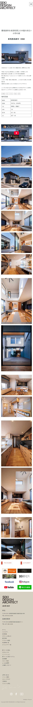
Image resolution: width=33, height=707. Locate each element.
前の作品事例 (8, 562)
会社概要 (4, 658)
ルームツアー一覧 (6, 644)
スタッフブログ (6, 679)
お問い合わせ (5, 675)
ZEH (19, 93)
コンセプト (5, 632)
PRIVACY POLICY (27, 699)
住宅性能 (4, 634)
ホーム (4, 629)
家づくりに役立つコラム (8, 656)
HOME (4, 19)
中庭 (15, 93)
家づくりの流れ (6, 650)
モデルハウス (5, 652)
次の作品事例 (26, 562)
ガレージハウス (9, 93)
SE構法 (3, 93)
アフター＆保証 (6, 640)
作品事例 (10, 19)
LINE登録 (28, 705)
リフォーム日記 (6, 683)
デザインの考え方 (6, 636)
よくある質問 (5, 663)
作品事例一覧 (5, 642)
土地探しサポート (6, 665)
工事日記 (4, 681)
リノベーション (6, 654)
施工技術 (4, 638)
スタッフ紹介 (5, 661)
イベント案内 (5, 677)
